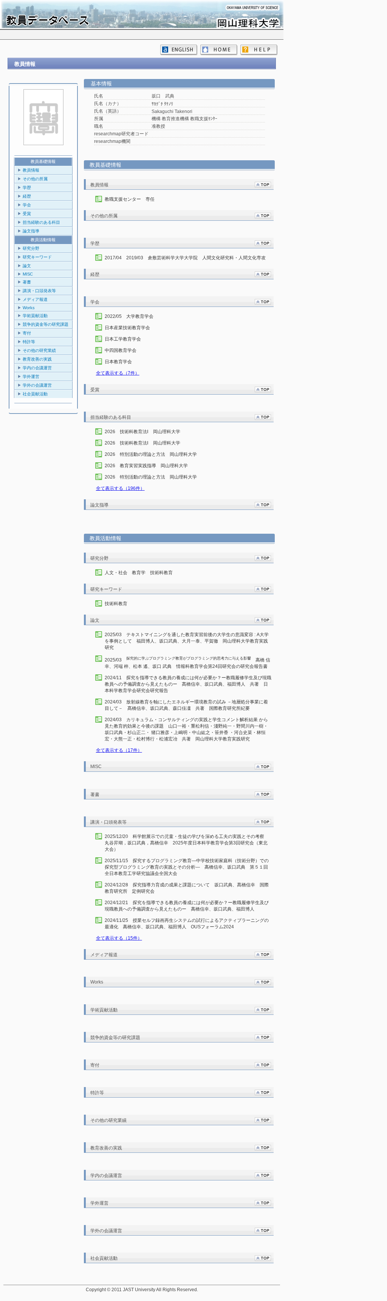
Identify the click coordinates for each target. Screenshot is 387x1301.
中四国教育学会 (120, 350)
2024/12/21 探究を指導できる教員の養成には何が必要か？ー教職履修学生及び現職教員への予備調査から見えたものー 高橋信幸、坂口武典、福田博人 (187, 906)
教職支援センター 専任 (130, 199)
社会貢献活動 (35, 394)
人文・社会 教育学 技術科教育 (139, 572)
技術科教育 (116, 603)
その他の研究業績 (39, 350)
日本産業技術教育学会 (127, 327)
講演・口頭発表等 (39, 290)
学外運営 (31, 376)
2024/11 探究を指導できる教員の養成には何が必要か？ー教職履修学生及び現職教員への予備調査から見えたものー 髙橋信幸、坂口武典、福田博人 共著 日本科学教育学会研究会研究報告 (188, 684)
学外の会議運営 (37, 385)
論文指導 (31, 231)
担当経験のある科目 (41, 222)
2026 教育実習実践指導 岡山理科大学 (146, 465)
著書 (27, 282)
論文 (27, 265)
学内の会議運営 (37, 368)
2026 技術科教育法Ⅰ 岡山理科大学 (142, 431)
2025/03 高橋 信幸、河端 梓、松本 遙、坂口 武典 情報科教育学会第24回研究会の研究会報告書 (187, 662)
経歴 (27, 196)
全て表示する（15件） (119, 938)
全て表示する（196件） (120, 488)
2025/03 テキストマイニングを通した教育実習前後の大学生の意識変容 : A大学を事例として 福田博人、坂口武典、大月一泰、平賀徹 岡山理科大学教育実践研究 (187, 641)
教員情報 (31, 170)
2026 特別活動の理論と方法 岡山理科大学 (151, 454)
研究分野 (31, 248)
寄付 (27, 333)
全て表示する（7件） (117, 373)
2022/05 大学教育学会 (129, 316)
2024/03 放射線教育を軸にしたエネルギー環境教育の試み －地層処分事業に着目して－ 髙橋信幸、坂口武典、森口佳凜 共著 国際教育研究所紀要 (186, 705)
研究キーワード (37, 257)
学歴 (27, 187)
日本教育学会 (118, 361)
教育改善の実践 (37, 359)
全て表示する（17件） (119, 750)
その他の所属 (35, 179)
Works (29, 307)
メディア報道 (35, 299)
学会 (27, 205)
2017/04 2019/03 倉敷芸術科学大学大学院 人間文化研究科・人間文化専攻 (185, 257)
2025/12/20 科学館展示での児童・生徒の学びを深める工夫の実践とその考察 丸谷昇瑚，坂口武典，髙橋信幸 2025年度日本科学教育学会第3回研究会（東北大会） (187, 843)
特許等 (29, 341)
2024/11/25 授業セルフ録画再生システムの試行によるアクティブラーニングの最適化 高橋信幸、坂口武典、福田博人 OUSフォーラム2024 (187, 923)
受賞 (27, 213)
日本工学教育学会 (123, 339)
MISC (28, 274)
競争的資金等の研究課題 (45, 324)
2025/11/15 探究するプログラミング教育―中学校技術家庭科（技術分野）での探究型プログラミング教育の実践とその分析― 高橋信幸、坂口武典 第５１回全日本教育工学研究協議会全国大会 (187, 867)
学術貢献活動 (35, 315)
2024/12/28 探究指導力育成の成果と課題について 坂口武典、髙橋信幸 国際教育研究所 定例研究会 (187, 888)
